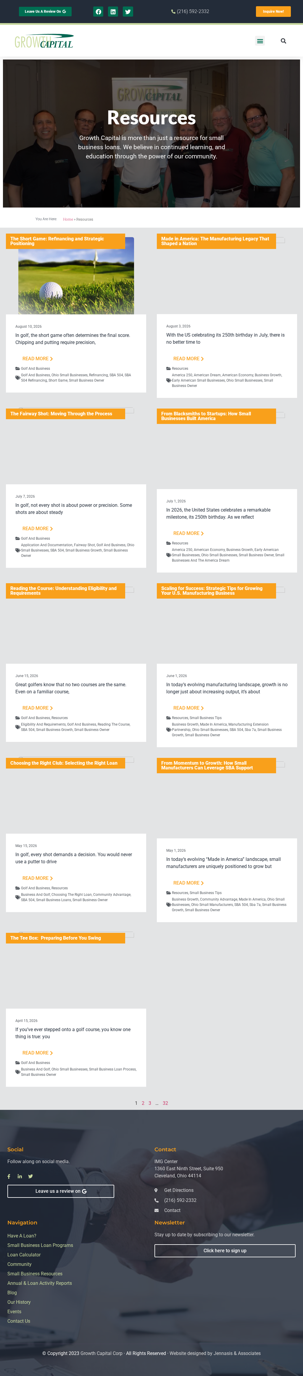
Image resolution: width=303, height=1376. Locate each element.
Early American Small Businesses (198, 380)
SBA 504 (116, 375)
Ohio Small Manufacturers (212, 905)
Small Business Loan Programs (40, 1245)
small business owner (86, 380)
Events (14, 1311)
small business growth (83, 550)
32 (165, 1103)
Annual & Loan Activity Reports (39, 1283)
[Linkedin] (113, 12)
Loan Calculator (24, 1255)
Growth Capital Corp (101, 1353)
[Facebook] (98, 12)
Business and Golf (35, 895)
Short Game (58, 380)
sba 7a (250, 730)
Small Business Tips (206, 718)
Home (68, 219)
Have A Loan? (21, 1236)
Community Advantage (111, 895)
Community (19, 1264)
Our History (19, 1302)
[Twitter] (128, 12)
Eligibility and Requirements (43, 724)
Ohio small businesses (69, 375)
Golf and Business (35, 368)
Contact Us (18, 1321)
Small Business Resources (34, 1274)
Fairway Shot (84, 545)
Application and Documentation (46, 545)
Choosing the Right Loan (71, 895)
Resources (180, 368)
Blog (12, 1292)
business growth (268, 375)
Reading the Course (114, 724)
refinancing (98, 375)
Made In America (213, 724)
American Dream (207, 375)
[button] (260, 41)
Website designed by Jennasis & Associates (215, 1353)
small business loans (53, 900)
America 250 (182, 375)
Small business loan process (112, 1069)
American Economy (237, 375)
